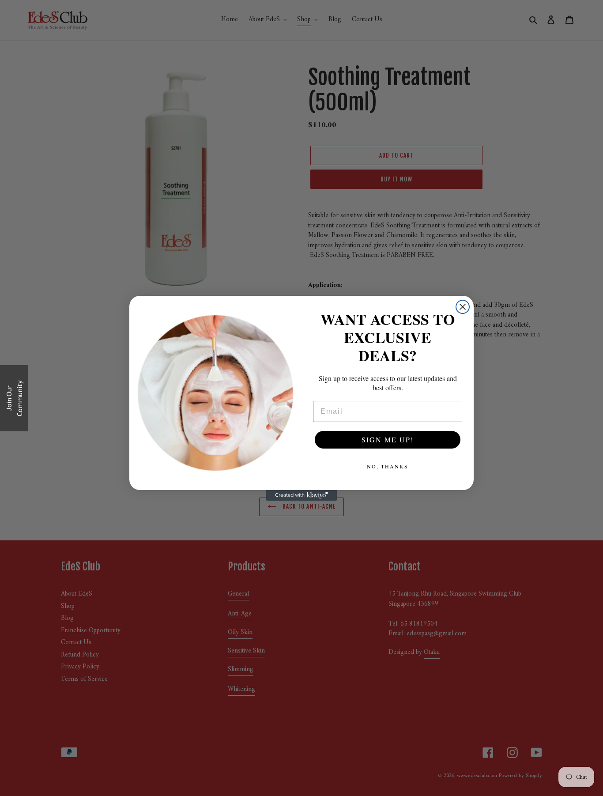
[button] (14, 398)
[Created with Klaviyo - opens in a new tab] (301, 495)
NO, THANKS (387, 466)
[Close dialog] (462, 306)
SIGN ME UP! (388, 439)
